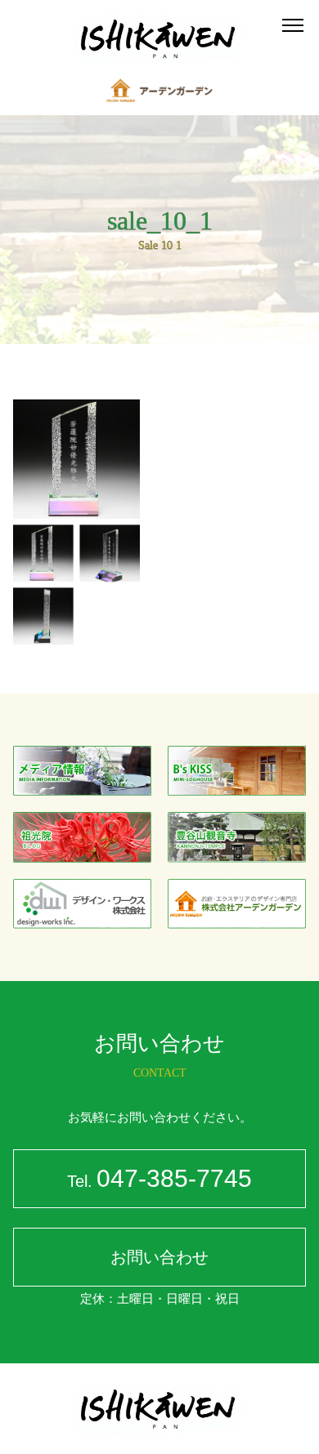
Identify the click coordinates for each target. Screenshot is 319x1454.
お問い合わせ (159, 1257)
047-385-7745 (159, 1178)
